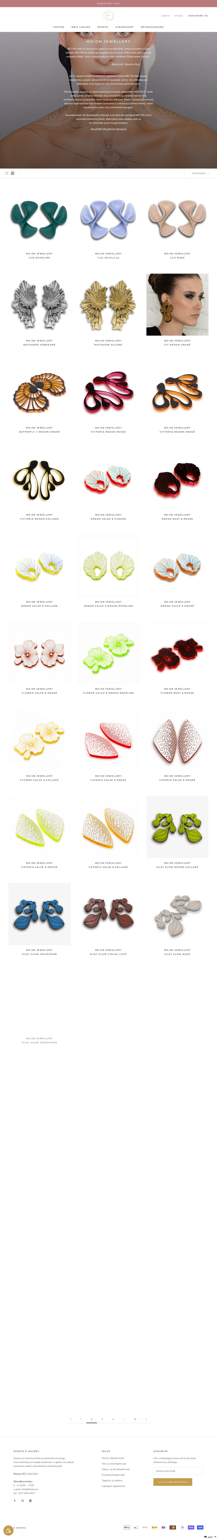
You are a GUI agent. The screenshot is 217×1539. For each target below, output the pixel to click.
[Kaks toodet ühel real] (6, 173)
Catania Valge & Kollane (108, 867)
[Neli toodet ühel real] (12, 173)
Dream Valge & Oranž (177, 606)
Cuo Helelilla (108, 257)
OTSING (178, 16)
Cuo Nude (177, 257)
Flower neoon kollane (108, 1215)
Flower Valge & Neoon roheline (108, 693)
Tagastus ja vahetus (112, 1480)
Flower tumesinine (177, 1128)
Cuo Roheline (39, 257)
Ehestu (103, 27)
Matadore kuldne (108, 344)
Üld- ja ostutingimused (114, 1463)
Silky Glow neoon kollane (177, 867)
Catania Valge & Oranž (177, 780)
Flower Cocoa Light (40, 1128)
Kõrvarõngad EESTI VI (39, 1389)
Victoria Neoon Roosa (108, 432)
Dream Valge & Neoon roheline (108, 606)
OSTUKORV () (199, 15)
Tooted (58, 27)
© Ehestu (20, 1528)
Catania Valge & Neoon (39, 867)
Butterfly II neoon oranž (39, 432)
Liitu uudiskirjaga (172, 1482)
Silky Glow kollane (108, 1041)
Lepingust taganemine (113, 1486)
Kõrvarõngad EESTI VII (177, 1302)
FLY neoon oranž (177, 344)
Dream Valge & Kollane (39, 606)
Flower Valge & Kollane (39, 780)
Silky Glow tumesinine (39, 1041)
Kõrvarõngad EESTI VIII (108, 1302)
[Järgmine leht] (146, 1419)
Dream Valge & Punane (108, 519)
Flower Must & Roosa (177, 693)
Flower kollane (40, 1215)
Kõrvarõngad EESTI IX (39, 1302)
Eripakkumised (152, 27)
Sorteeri (199, 173)
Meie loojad (81, 27)
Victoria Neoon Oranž (177, 432)
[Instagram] (22, 1500)
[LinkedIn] (30, 1500)
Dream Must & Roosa (177, 519)
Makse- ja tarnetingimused (116, 1469)
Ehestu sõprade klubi (113, 1458)
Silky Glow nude (177, 954)
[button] (210, 1537)
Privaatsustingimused (113, 1475)
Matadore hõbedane (39, 344)
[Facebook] (15, 1500)
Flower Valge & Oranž (39, 693)
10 (135, 1419)
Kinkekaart (125, 27)
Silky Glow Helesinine (39, 954)
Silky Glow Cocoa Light (108, 954)
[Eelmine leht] (71, 1419)
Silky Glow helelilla (177, 1041)
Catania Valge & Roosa (108, 780)
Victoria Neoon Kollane (39, 519)
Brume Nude (177, 1215)
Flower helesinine (108, 1128)
